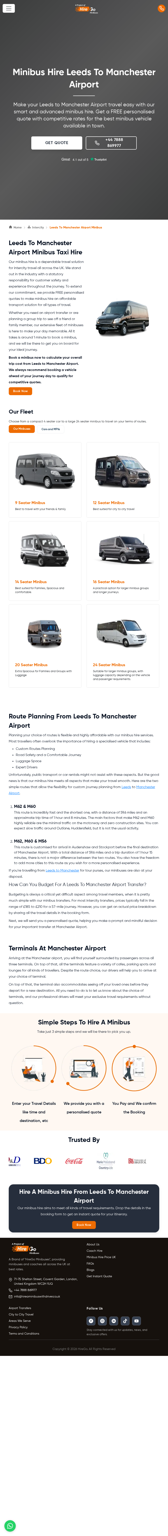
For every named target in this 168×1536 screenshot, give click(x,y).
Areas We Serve (20, 1321)
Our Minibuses (21, 429)
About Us (93, 1244)
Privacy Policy (18, 1327)
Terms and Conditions (24, 1333)
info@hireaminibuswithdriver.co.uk (37, 1296)
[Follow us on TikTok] (125, 1321)
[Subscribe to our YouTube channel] (136, 1321)
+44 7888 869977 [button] (114, 143)
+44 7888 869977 (25, 1290)
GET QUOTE (56, 143)
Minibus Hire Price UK (101, 1257)
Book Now (20, 391)
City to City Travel (21, 1314)
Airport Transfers (20, 1308)
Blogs (90, 1270)
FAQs (90, 1263)
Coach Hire (94, 1250)
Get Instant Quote (99, 1276)
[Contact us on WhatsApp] (10, 1526)
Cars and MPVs (51, 429)
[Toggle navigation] (9, 8)
